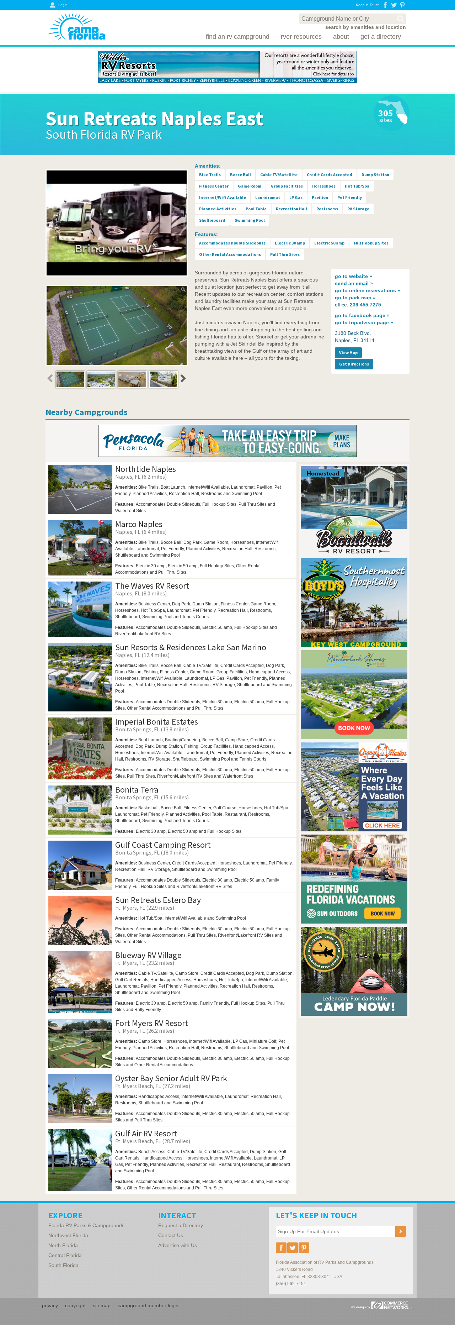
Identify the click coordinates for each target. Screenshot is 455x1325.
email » (354, 283)
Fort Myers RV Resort (151, 1023)
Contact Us (170, 1235)
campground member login (148, 1305)
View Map (348, 352)
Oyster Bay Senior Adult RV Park (171, 1078)
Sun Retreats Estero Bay (158, 899)
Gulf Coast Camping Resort (163, 844)
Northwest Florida (68, 1235)
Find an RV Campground (237, 36)
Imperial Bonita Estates (156, 721)
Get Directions (354, 364)
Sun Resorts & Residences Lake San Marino (190, 647)
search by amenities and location (365, 27)
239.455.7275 (365, 304)
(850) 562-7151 (291, 1283)
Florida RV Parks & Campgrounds (86, 1225)
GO (280, 516)
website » (353, 276)
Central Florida (65, 1255)
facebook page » (362, 315)
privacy (50, 1305)
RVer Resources (301, 36)
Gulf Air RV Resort (146, 1133)
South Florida (63, 1265)
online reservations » (367, 290)
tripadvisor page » (364, 322)
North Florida (63, 1245)
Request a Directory (180, 1225)
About (341, 36)
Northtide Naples (145, 468)
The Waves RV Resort (152, 585)
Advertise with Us (177, 1245)
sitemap (102, 1305)
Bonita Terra (137, 789)
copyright (75, 1305)
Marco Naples (138, 524)
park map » (355, 297)
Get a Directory (380, 36)
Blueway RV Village (148, 955)
